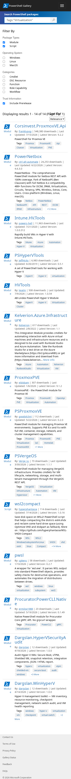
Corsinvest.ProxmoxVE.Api (40, 126)
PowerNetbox (28, 156)
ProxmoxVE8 (23, 447)
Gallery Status (9, 757)
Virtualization (36, 147)
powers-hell (25, 223)
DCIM (55, 204)
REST (44, 204)
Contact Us (8, 737)
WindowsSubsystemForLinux (30, 542)
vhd (63, 542)
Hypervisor (22, 494)
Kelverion (24, 325)
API (34, 204)
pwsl (19, 555)
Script (13, 46)
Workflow (15, 91)
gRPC (59, 624)
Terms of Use (9, 743)
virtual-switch (48, 715)
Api (58, 143)
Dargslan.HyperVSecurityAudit (40, 640)
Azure (40, 242)
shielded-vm (22, 670)
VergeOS (30, 486)
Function (15, 84)
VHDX (52, 542)
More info (48, 359)
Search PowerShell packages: (21, 14)
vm (18, 715)
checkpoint (31, 715)
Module (14, 42)
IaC (36, 442)
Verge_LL (24, 461)
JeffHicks (24, 260)
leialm (22, 290)
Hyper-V (20, 246)
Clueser (20, 147)
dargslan (24, 647)
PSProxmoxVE (28, 411)
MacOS (14, 65)
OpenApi (61, 398)
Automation (54, 242)
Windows (15, 57)
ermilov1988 (26, 608)
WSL (28, 538)
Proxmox (30, 143)
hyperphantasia (28, 509)
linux (29, 546)
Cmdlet (14, 76)
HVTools (22, 285)
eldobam (24, 382)
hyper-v (43, 710)
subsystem (40, 590)
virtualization (58, 276)
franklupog (25, 131)
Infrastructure (34, 209)
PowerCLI (46, 624)
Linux (13, 61)
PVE (50, 147)
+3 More (35, 674)
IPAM (19, 209)
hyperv (29, 666)
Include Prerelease (20, 103)
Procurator (31, 624)
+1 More (39, 447)
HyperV (29, 276)
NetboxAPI (22, 204)
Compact (41, 546)
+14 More (56, 546)
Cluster (20, 306)
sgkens (23, 560)
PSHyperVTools (29, 255)
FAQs (5, 771)
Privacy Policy (9, 750)
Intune (29, 242)
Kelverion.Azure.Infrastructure (41, 317)
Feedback (7, 764)
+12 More (51, 209)
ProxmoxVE (45, 143)
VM (56, 368)
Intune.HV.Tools (30, 218)
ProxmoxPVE (27, 377)
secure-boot (40, 670)
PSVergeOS (26, 456)
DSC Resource (18, 80)
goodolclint (25, 416)
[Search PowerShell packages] (53, 20)
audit (54, 670)
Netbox (29, 200)
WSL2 (38, 538)
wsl (27, 586)
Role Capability (18, 88)
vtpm (58, 666)
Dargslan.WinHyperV (35, 683)
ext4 (19, 546)
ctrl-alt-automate (28, 161)
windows (38, 586)
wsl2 (53, 590)
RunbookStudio (24, 368)
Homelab (48, 442)
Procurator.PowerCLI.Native (40, 601)
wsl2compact (27, 503)
